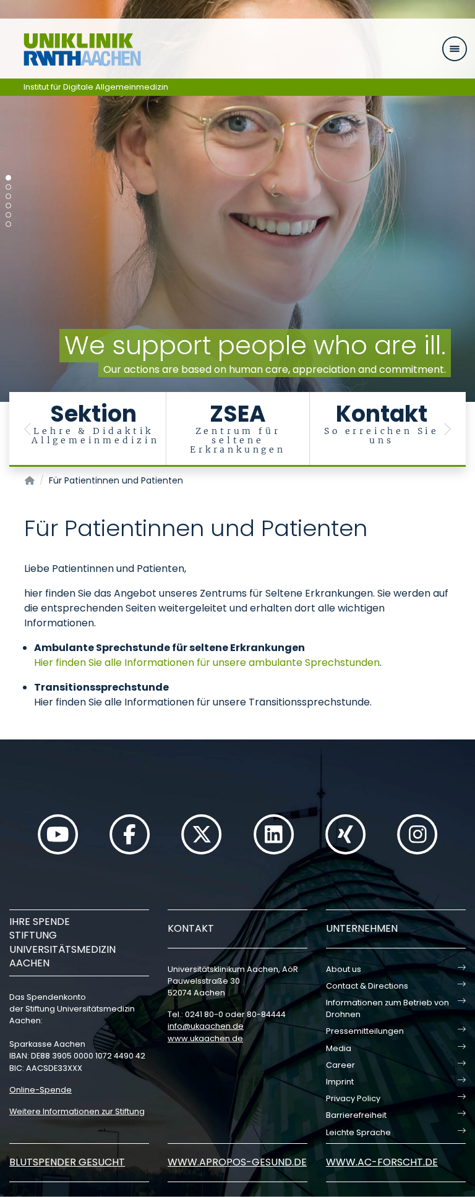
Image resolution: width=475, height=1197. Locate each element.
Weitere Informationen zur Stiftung (77, 1111)
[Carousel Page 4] (8, 205)
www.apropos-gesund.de (237, 1162)
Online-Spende (40, 1089)
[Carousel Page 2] (8, 187)
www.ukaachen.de (205, 1038)
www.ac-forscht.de (382, 1162)
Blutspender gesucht (67, 1162)
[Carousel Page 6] (8, 224)
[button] (27, 429)
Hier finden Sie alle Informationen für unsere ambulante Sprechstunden (207, 662)
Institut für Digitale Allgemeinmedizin (96, 87)
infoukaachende (206, 1026)
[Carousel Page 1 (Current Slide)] (8, 178)
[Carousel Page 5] (8, 215)
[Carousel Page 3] (8, 196)
